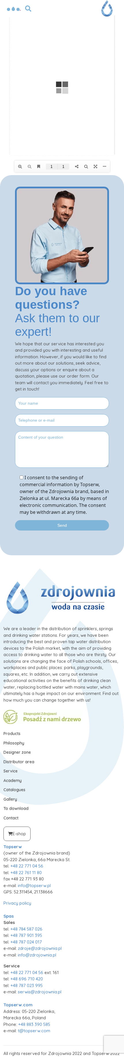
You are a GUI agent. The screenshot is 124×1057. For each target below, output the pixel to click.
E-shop (19, 833)
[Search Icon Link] (28, 8)
